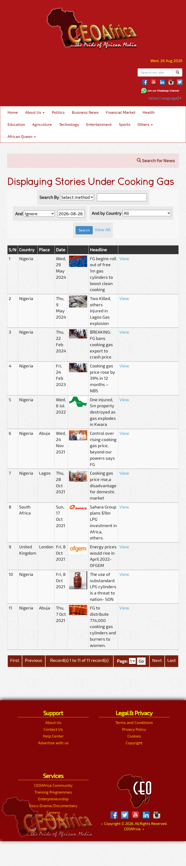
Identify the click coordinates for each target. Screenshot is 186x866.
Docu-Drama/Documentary (53, 805)
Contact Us (53, 729)
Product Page (53, 819)
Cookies (134, 736)
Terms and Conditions (134, 722)
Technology (69, 124)
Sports (124, 124)
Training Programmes (53, 792)
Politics (58, 112)
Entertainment (99, 124)
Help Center (53, 736)
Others (144, 124)
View (124, 258)
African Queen (20, 136)
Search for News (158, 160)
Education (16, 124)
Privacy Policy (134, 729)
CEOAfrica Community (53, 785)
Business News (85, 112)
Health (149, 112)
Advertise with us (53, 742)
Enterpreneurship (53, 798)
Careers (53, 812)
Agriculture (42, 124)
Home (13, 112)
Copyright (134, 742)
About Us (33, 112)
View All (102, 229)
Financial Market (120, 112)
